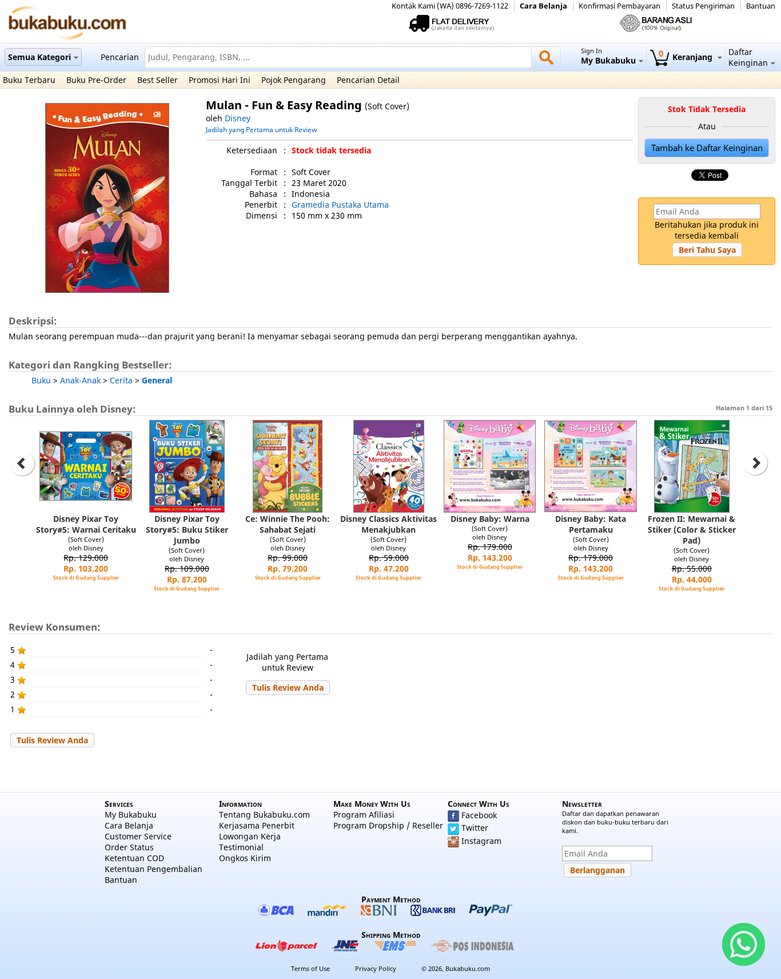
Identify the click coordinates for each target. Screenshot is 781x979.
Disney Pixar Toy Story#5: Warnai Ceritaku (86, 524)
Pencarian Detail (368, 79)
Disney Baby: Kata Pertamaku (590, 524)
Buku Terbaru (29, 79)
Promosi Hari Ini (219, 79)
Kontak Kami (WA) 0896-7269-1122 (450, 6)
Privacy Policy (375, 968)
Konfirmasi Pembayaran (619, 6)
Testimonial (241, 847)
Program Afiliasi (364, 814)
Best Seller (157, 79)
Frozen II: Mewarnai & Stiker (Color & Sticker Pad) (692, 529)
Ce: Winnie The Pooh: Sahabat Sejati (287, 524)
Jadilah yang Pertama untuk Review (261, 129)
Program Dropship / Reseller (388, 825)
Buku (41, 380)
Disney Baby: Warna (490, 518)
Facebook (479, 815)
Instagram (481, 840)
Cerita (121, 380)
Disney (237, 118)
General (157, 380)
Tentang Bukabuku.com (264, 814)
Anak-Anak (80, 380)
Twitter (474, 827)
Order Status (129, 847)
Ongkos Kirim (245, 858)
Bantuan (760, 6)
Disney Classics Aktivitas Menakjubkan (388, 524)
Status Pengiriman (703, 6)
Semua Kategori (39, 56)
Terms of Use (310, 968)
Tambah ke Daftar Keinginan (707, 148)
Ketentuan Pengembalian (153, 868)
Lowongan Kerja (250, 836)
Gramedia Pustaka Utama (340, 204)
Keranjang (687, 56)
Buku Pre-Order (96, 79)
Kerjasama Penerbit (256, 825)
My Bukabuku (131, 814)
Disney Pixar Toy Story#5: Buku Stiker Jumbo (187, 529)
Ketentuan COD (134, 858)
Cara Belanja (543, 6)
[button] (707, 250)
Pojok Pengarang (293, 79)
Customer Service (138, 836)
